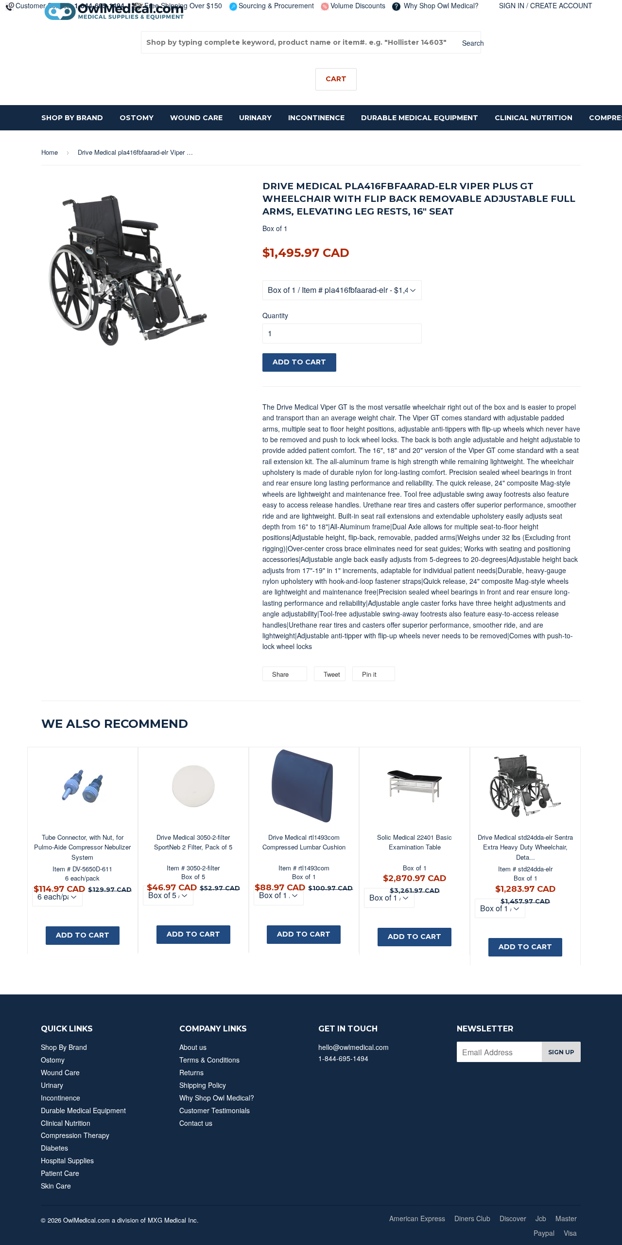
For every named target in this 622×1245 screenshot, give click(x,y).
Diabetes (54, 1148)
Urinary (255, 117)
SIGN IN (511, 5)
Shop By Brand (72, 117)
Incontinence (316, 117)
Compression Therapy (75, 1135)
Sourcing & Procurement (276, 5)
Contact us (195, 1123)
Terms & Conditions (209, 1060)
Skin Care (56, 1186)
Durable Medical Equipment (419, 117)
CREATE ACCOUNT (561, 5)
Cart (336, 78)
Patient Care (60, 1173)
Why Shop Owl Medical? (440, 5)
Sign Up (561, 1052)
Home (49, 152)
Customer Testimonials (214, 1110)
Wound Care (196, 117)
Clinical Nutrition (533, 117)
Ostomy (137, 117)
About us (193, 1047)
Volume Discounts (357, 5)
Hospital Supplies (67, 1160)
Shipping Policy (202, 1085)
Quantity (275, 315)
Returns (191, 1072)
